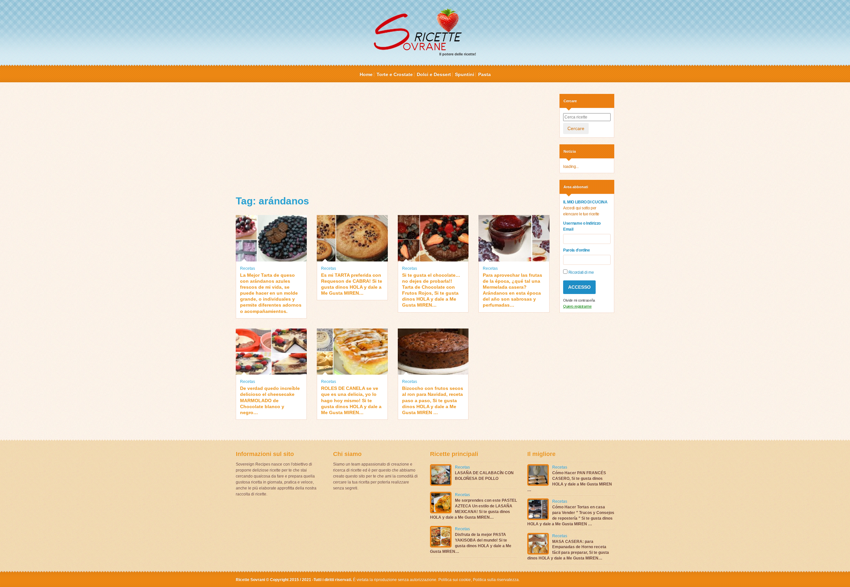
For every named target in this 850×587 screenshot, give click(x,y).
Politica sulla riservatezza (495, 579)
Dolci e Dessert (434, 74)
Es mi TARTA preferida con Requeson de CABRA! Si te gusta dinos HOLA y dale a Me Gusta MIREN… (351, 284)
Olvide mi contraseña (579, 300)
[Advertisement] (393, 140)
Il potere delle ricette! (457, 54)
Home (366, 74)
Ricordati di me (580, 272)
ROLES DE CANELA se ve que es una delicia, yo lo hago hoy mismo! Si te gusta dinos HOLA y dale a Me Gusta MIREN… (351, 400)
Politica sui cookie (454, 579)
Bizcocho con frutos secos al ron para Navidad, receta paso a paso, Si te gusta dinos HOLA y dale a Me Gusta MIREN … (432, 400)
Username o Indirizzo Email (582, 226)
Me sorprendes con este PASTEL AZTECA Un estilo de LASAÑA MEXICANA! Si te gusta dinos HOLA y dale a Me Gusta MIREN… (473, 508)
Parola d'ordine (576, 250)
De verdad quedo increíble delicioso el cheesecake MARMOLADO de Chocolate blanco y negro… (270, 400)
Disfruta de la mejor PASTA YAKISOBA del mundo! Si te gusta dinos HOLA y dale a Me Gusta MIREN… (470, 542)
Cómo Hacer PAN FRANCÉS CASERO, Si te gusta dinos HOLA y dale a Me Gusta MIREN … (569, 481)
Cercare (575, 128)
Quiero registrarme (577, 306)
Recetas (247, 268)
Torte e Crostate (395, 74)
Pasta (484, 74)
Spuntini (464, 74)
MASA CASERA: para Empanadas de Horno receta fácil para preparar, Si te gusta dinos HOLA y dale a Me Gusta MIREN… (568, 549)
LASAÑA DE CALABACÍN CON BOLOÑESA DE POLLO (484, 476)
